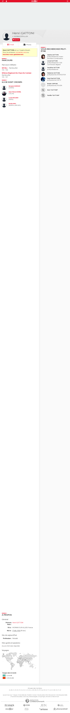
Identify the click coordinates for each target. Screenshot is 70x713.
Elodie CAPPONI (52, 83)
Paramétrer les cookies (16, 696)
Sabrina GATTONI (53, 55)
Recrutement (52, 695)
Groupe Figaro (41, 696)
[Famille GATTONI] (43, 95)
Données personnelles (62, 695)
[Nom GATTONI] (43, 90)
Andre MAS (12, 103)
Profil (12, 45)
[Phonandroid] (60, 709)
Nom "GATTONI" (52, 90)
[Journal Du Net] (43, 705)
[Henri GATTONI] (6, 36)
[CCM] (26, 705)
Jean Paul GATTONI (53, 78)
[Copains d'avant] (9, 709)
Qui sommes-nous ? (8, 695)
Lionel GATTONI (52, 61)
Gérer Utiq (25, 696)
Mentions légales (33, 696)
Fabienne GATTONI (53, 73)
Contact (35, 695)
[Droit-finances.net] (60, 705)
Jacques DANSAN (14, 86)
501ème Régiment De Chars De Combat (16, 73)
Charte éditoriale (22, 695)
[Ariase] (43, 709)
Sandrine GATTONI (53, 67)
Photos (28, 45)
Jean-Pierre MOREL (15, 92)
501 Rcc (4, 68)
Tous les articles (41, 695)
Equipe (15, 695)
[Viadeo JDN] (26, 709)
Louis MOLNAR (13, 98)
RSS (47, 695)
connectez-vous (21, 52)
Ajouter (17, 40)
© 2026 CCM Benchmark (52, 696)
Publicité (29, 695)
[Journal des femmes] (9, 705)
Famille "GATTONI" (53, 95)
